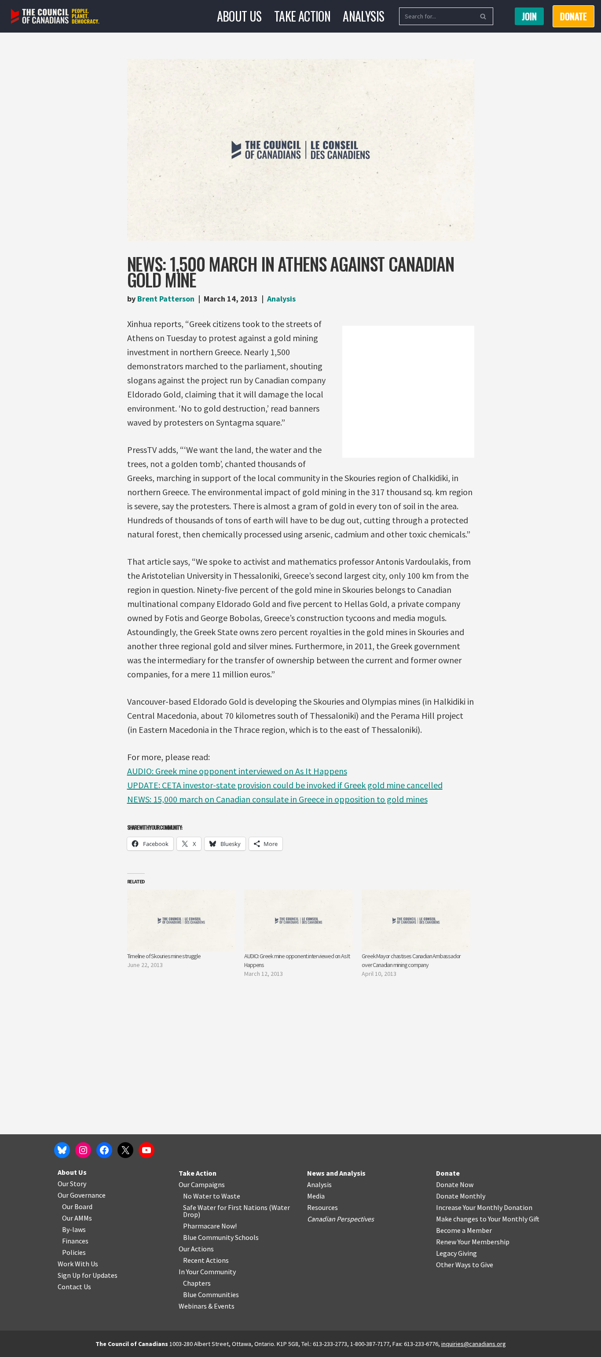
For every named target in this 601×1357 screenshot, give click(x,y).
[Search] (483, 16)
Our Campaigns (202, 1184)
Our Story (72, 1183)
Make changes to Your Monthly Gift (487, 1218)
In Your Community (207, 1271)
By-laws (74, 1229)
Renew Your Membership (472, 1241)
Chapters (197, 1283)
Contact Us (74, 1286)
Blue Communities (211, 1294)
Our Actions (196, 1248)
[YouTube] (146, 1150)
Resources (322, 1207)
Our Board (77, 1206)
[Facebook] (104, 1150)
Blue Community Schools (221, 1237)
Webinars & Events (207, 1306)
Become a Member (464, 1230)
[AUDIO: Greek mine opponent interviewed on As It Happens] (298, 921)
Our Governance (82, 1195)
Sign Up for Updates (87, 1275)
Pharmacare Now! (210, 1225)
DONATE (573, 16)
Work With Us (78, 1263)
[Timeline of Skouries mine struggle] (181, 921)
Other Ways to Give (464, 1264)
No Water (198, 1196)
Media (316, 1196)
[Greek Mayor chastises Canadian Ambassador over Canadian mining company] (416, 921)
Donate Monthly (460, 1196)
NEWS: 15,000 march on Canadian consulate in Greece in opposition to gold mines (277, 799)
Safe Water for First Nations (225, 1207)
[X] (125, 1150)
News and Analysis (336, 1173)
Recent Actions (206, 1260)
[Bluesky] (62, 1150)
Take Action (302, 16)
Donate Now (454, 1184)
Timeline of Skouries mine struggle (164, 956)
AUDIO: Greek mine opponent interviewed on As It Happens (237, 770)
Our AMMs (77, 1218)
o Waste (228, 1196)
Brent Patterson (165, 299)
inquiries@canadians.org (473, 1344)
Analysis (363, 16)
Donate (448, 1173)
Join (529, 16)
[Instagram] (83, 1150)
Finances (75, 1240)
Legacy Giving (456, 1253)
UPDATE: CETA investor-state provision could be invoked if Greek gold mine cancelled (285, 785)
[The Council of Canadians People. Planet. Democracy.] (55, 16)
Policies (74, 1252)
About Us (239, 16)
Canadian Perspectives (340, 1218)
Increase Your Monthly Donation (484, 1207)
